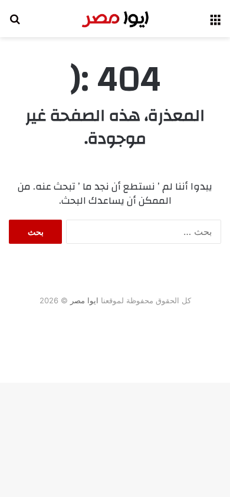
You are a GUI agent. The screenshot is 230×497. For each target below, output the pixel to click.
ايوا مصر (84, 300)
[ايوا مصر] (115, 18)
